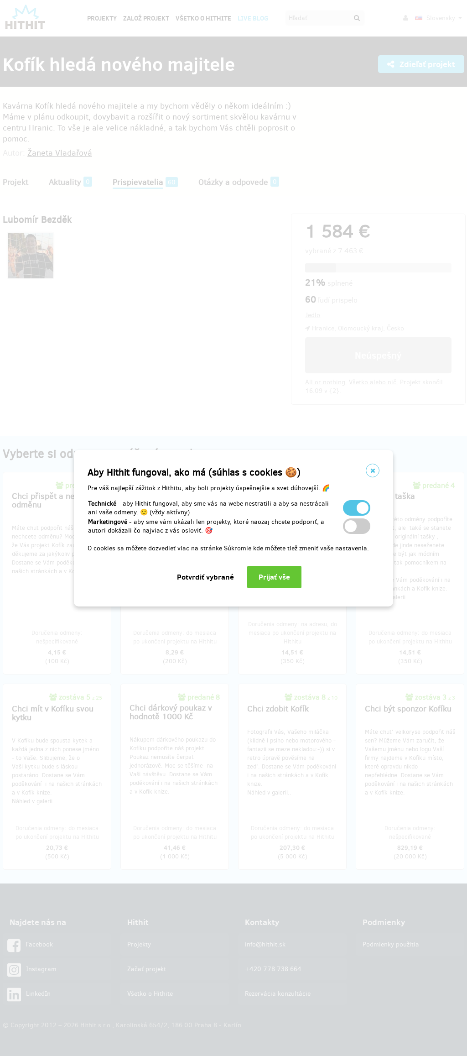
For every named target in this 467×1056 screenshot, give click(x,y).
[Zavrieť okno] (372, 470)
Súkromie (237, 548)
